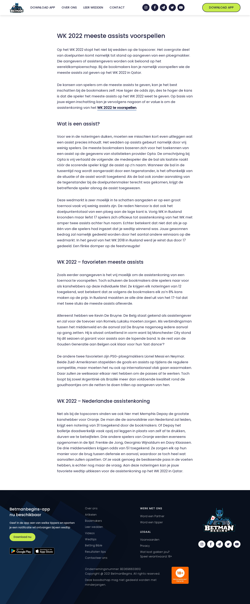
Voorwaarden (150, 540)
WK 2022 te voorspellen (116, 107)
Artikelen (91, 515)
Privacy (145, 546)
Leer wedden (93, 7)
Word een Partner (152, 516)
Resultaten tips (95, 552)
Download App (42, 7)
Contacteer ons (96, 558)
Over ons (69, 7)
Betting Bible (93, 545)
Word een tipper (151, 522)
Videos (90, 533)
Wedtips (91, 539)
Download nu (22, 537)
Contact (117, 7)
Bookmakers (93, 521)
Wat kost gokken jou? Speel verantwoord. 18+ (156, 554)
